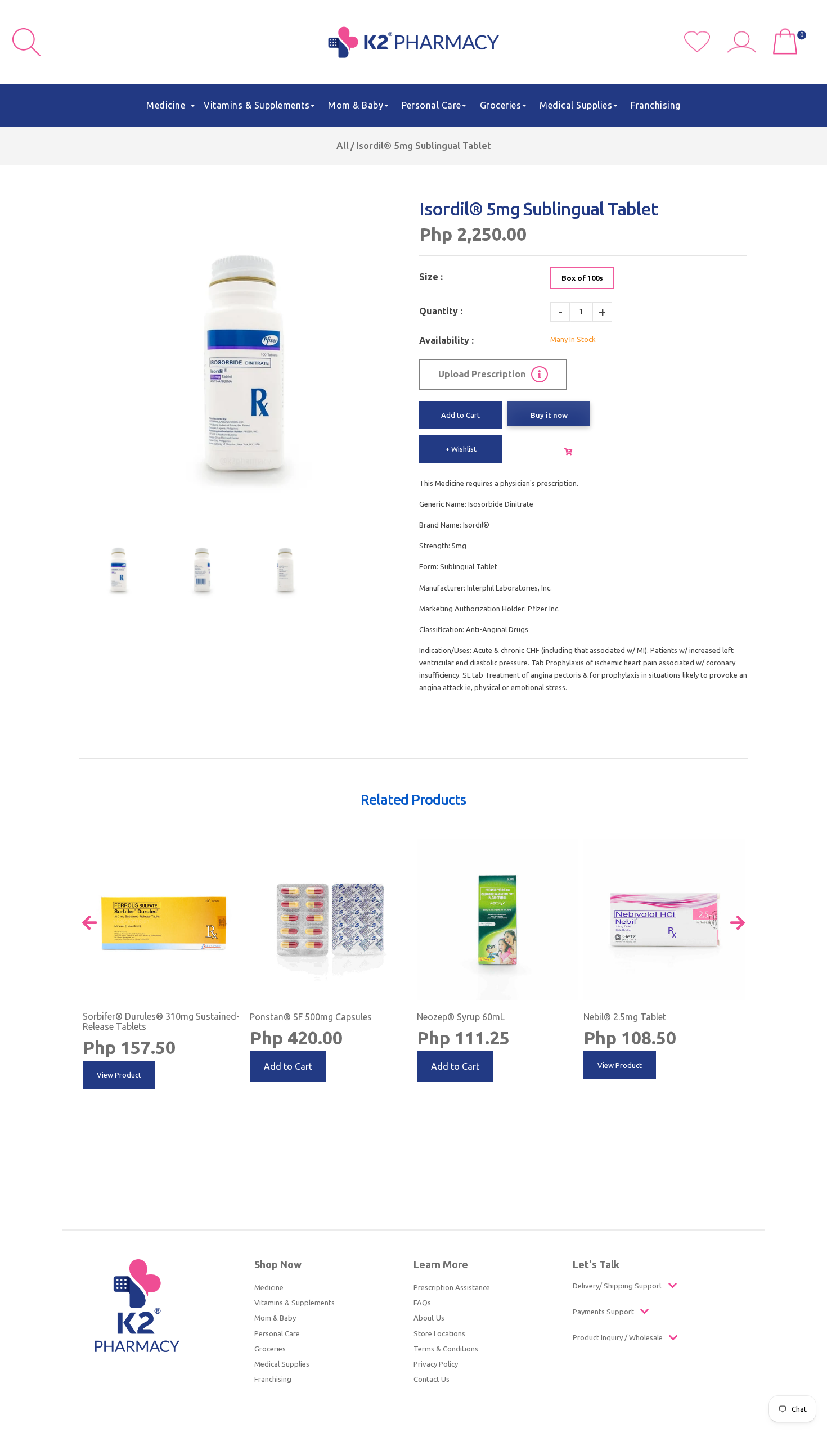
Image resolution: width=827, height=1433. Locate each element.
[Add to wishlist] (234, 848)
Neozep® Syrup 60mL (461, 1017)
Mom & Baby (275, 1318)
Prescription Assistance (452, 1287)
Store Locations (439, 1333)
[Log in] (746, 49)
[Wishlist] (705, 49)
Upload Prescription (481, 374)
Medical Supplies (281, 1364)
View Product (119, 1075)
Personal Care (277, 1333)
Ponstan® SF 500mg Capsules (311, 1017)
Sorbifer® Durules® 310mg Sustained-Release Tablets (161, 1021)
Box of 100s (582, 278)
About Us (429, 1318)
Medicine (269, 1287)
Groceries (270, 1349)
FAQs (422, 1302)
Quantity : (440, 311)
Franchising (272, 1379)
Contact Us (432, 1379)
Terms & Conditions (446, 1349)
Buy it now (548, 415)
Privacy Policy (436, 1364)
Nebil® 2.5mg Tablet (624, 1017)
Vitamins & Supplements (294, 1302)
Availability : (446, 340)
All (342, 145)
